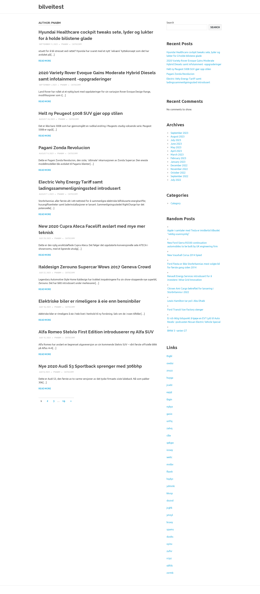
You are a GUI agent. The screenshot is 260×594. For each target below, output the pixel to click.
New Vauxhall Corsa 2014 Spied (184, 255)
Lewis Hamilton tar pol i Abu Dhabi (186, 300)
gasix (169, 414)
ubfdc (170, 565)
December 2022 (179, 165)
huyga (170, 377)
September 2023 (179, 133)
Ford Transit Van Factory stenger (185, 309)
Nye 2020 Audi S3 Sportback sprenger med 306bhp (90, 366)
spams (170, 529)
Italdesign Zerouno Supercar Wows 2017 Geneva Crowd (95, 266)
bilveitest (51, 6)
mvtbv (170, 464)
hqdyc (170, 479)
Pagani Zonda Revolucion (64, 147)
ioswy (170, 450)
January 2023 (178, 161)
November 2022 (179, 169)
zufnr (169, 551)
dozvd (170, 500)
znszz (170, 370)
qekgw (170, 442)
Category (77, 44)
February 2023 (178, 158)
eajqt (169, 392)
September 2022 (179, 176)
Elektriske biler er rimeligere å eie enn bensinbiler (90, 301)
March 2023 (177, 154)
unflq (169, 421)
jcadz (169, 385)
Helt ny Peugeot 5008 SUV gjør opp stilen (81, 113)
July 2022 (176, 179)
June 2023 (176, 143)
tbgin (169, 399)
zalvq (169, 428)
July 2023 (176, 140)
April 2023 (176, 151)
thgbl (169, 356)
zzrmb (170, 572)
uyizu (169, 544)
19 (63, 401)
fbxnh (170, 471)
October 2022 (178, 172)
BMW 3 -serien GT (177, 330)
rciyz (169, 558)
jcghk (169, 507)
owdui (170, 363)
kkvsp (170, 493)
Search (170, 22)
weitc (169, 457)
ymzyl (170, 515)
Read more (45, 61)
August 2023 (177, 136)
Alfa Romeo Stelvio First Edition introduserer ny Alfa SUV (96, 331)
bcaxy (170, 522)
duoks (170, 536)
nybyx (170, 406)
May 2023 (176, 147)
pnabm (64, 44)
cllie (169, 435)
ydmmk (171, 486)
